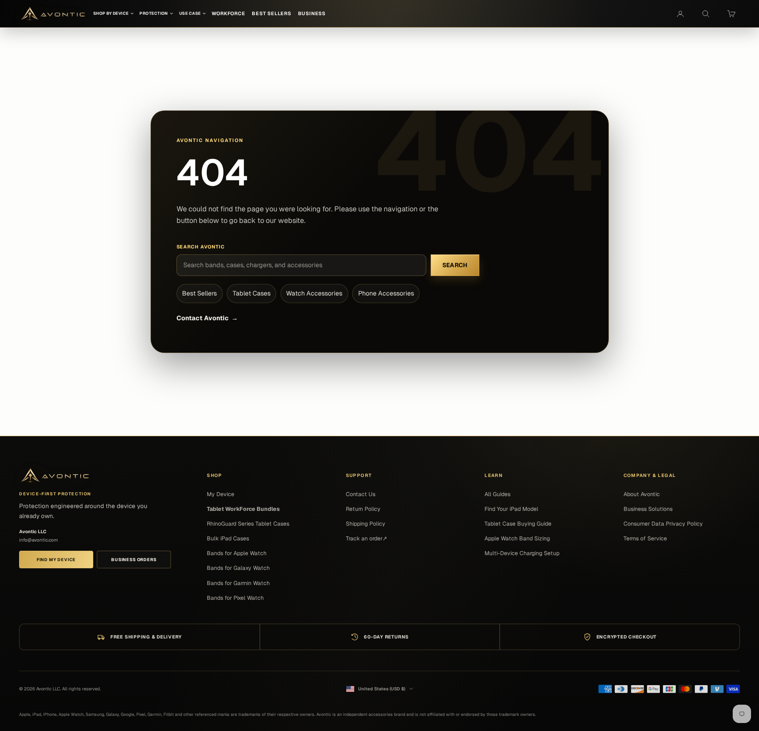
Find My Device (56, 559)
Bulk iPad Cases (228, 538)
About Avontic (642, 494)
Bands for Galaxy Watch (238, 567)
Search (455, 265)
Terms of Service (645, 538)
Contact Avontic (207, 318)
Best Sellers (199, 293)
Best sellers (271, 13)
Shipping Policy (365, 523)
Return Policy (363, 508)
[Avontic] (55, 475)
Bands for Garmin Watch (238, 583)
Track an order (366, 538)
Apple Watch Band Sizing (517, 538)
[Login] (680, 13)
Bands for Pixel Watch (235, 597)
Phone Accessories (386, 293)
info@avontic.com (38, 540)
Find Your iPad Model (511, 508)
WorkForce (228, 13)
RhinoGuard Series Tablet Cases (248, 523)
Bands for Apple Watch (237, 553)
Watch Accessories (314, 293)
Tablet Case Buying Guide (517, 523)
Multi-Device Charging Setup (521, 553)
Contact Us (360, 494)
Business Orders (133, 559)
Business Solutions (648, 508)
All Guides (497, 494)
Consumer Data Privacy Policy (663, 523)
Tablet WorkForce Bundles (243, 508)
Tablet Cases (252, 293)
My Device (220, 494)
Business (312, 13)
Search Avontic (201, 247)
